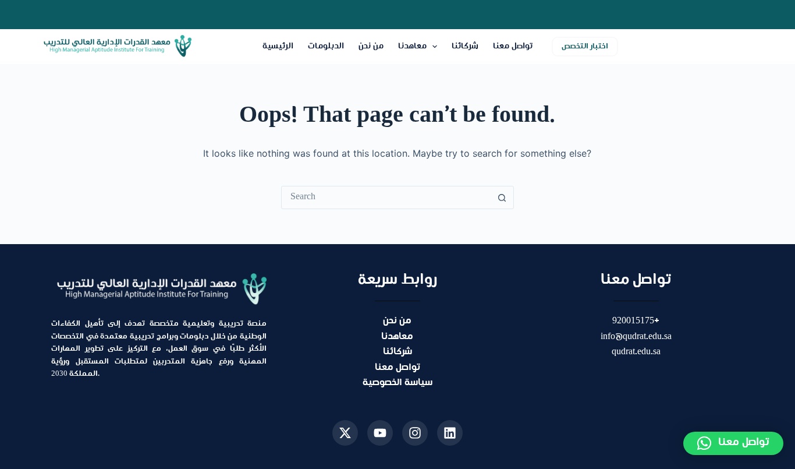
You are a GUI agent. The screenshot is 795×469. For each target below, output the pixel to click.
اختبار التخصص (585, 46)
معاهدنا (412, 46)
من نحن (371, 46)
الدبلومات (326, 46)
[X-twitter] (345, 433)
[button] (733, 443)
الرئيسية (277, 46)
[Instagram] (415, 433)
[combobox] (386, 197)
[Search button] (502, 197)
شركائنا (465, 46)
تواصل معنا (513, 46)
